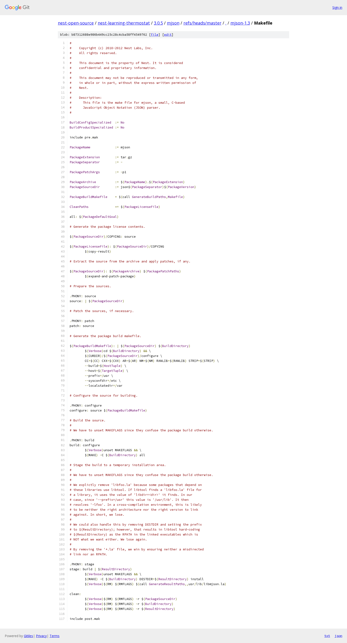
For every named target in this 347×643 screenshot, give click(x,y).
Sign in (337, 7)
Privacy (41, 636)
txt (327, 636)
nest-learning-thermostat (124, 23)
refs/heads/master (202, 23)
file (154, 35)
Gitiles (28, 636)
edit (168, 35)
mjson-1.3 (240, 23)
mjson (173, 23)
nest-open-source (76, 23)
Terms (54, 636)
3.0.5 (158, 23)
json (338, 636)
